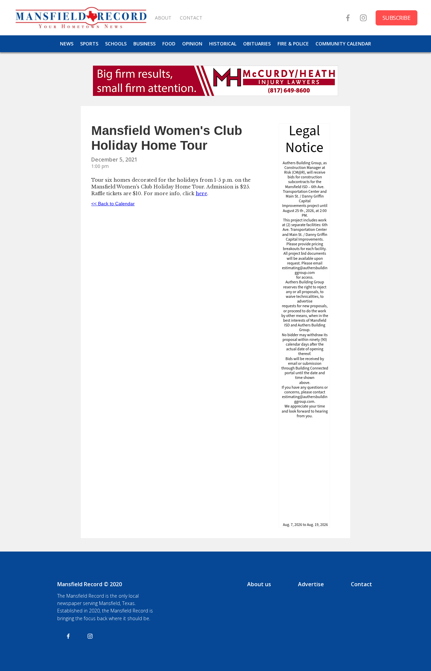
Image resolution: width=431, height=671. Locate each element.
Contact (361, 584)
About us (259, 584)
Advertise (311, 584)
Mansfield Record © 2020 (89, 584)
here (201, 193)
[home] (80, 18)
